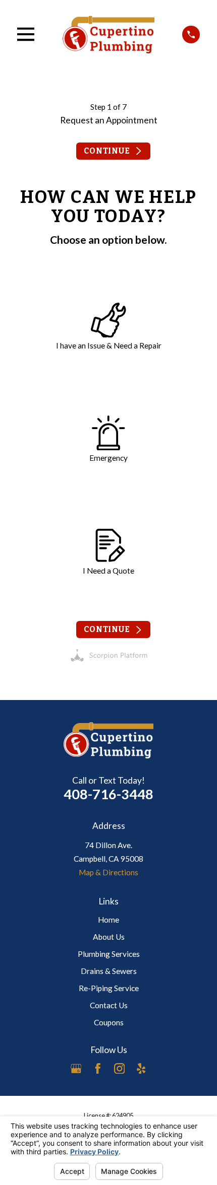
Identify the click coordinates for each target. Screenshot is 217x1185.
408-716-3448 (108, 794)
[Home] (108, 34)
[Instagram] (119, 1068)
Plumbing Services (109, 953)
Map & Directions (108, 872)
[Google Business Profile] (76, 1068)
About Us (109, 936)
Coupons (109, 1022)
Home (108, 919)
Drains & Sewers (109, 970)
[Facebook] (97, 1068)
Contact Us (109, 1005)
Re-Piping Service (109, 988)
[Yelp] (141, 1068)
